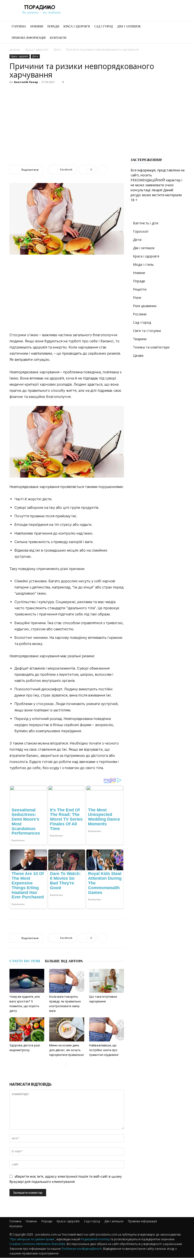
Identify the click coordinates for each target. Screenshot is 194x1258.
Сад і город (103, 26)
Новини (36, 26)
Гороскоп (140, 231)
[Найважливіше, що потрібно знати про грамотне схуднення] (106, 1029)
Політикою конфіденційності (82, 1249)
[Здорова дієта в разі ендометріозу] (26, 1029)
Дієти (57, 50)
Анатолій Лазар (26, 82)
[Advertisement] (97, 121)
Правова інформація (29, 37)
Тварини (139, 339)
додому (14, 50)
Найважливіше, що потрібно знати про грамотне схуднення (103, 1050)
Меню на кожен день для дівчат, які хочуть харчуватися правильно (66, 1050)
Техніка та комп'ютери (151, 347)
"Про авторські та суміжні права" (32, 1239)
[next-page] (70, 1064)
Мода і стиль (143, 264)
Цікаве (138, 355)
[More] (102, 169)
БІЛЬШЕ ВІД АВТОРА (64, 961)
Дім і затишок (129, 26)
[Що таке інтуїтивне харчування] (106, 981)
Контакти (58, 37)
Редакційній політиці (95, 1239)
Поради (53, 26)
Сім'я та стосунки (147, 330)
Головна (19, 26)
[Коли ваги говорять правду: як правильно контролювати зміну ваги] (66, 981)
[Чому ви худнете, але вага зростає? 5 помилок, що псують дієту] (26, 981)
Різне (137, 297)
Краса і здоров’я (76, 26)
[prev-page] (62, 1064)
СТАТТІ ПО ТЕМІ (24, 961)
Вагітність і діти (145, 223)
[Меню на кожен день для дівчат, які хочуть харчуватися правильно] (66, 1029)
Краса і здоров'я (36, 50)
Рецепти (139, 289)
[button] (179, 26)
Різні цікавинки (144, 306)
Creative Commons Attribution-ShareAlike (37, 1244)
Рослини (139, 314)
